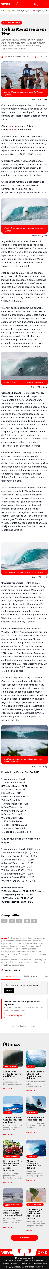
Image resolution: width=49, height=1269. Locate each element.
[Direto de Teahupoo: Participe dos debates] (36, 1162)
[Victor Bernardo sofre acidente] (36, 1116)
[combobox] (27, 4)
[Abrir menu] (46, 4)
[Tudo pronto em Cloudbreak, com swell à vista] (13, 1116)
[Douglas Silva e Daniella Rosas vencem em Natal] (13, 1210)
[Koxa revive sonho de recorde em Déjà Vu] (13, 1071)
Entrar (9, 990)
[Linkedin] (46, 1252)
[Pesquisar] (35, 4)
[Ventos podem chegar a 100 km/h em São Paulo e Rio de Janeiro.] (36, 1210)
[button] (4, 921)
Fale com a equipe (14, 1015)
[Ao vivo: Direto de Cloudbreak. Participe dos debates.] (36, 1071)
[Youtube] (42, 1252)
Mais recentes (31, 976)
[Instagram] (39, 1252)
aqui (11, 126)
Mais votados (10, 976)
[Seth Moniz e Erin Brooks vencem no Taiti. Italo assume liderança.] (13, 1162)
